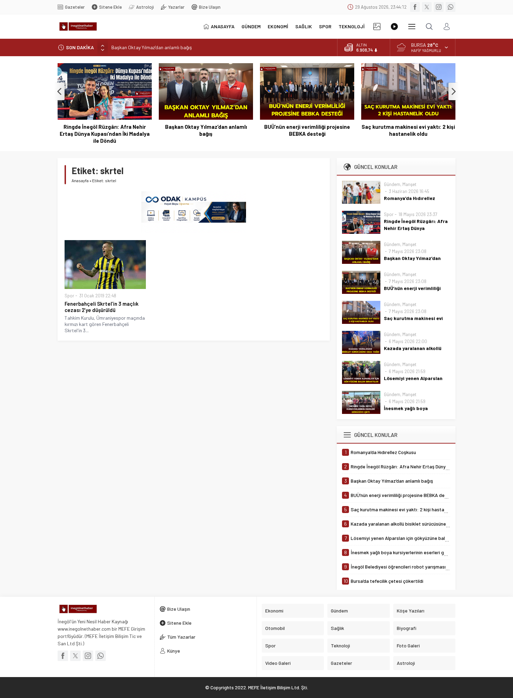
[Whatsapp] (450, 7)
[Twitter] (427, 7)
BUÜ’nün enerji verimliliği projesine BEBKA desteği (307, 130)
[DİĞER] (412, 26)
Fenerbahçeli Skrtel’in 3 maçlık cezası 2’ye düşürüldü (102, 306)
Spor (69, 295)
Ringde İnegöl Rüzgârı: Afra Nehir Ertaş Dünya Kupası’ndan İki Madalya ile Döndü (105, 134)
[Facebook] (415, 7)
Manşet (409, 184)
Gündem (392, 184)
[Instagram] (439, 7)
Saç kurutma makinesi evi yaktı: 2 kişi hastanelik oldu (408, 130)
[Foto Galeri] (377, 26)
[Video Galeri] (394, 26)
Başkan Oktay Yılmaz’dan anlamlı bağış (151, 47)
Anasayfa (80, 180)
